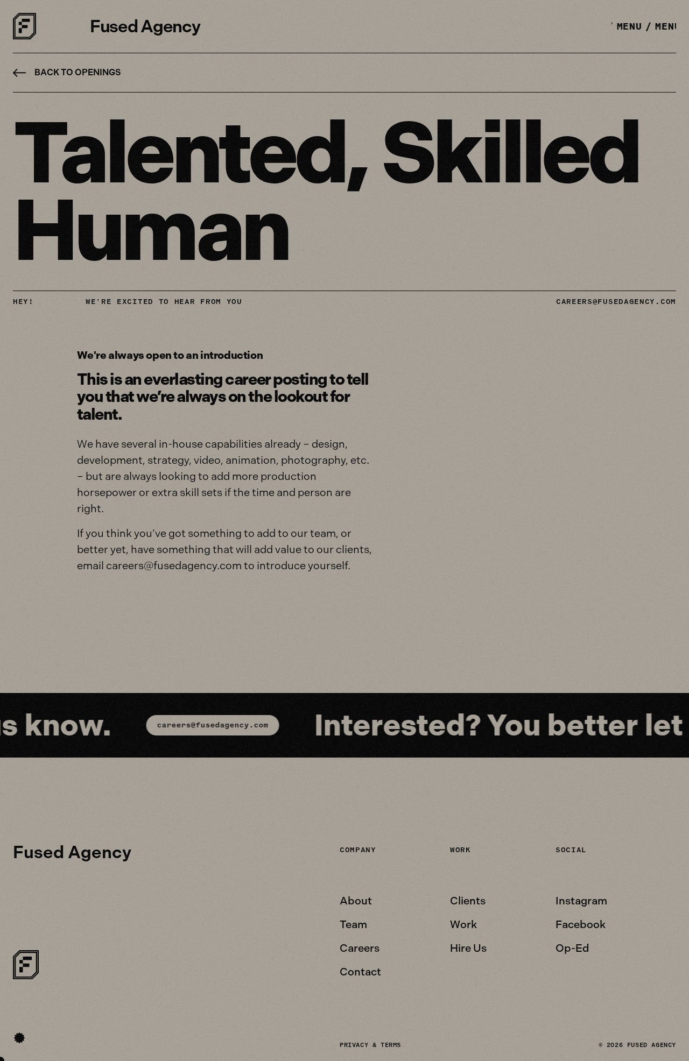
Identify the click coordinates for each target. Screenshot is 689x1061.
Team (353, 924)
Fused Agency (145, 26)
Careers (359, 948)
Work (463, 924)
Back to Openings (77, 72)
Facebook (581, 924)
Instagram (581, 900)
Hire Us (468, 948)
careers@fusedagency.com (616, 302)
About (356, 900)
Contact (360, 971)
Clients (468, 900)
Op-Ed (572, 948)
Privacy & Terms (370, 1045)
